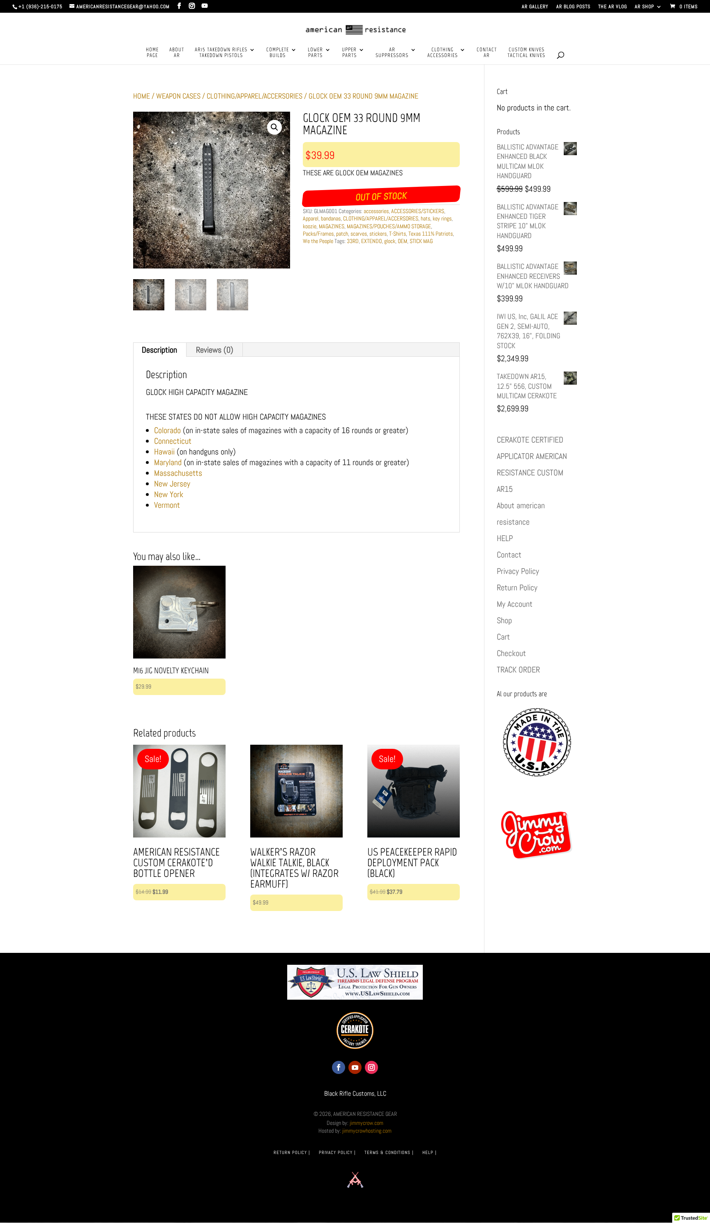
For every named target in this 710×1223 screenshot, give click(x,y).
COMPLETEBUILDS (277, 52)
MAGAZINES (331, 226)
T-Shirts (397, 233)
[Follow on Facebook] (338, 1067)
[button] (274, 127)
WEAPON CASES (178, 96)
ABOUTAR (176, 52)
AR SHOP (644, 7)
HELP (505, 538)
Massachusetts (178, 473)
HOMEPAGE (152, 52)
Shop (504, 620)
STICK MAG (421, 241)
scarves (358, 233)
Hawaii (164, 451)
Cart (503, 636)
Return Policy (517, 587)
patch (342, 233)
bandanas (331, 218)
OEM (402, 241)
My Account (514, 604)
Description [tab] (159, 349)
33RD (353, 241)
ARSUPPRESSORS (392, 52)
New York (168, 494)
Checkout (511, 653)
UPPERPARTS (349, 52)
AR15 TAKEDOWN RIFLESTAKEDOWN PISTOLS (221, 52)
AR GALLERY (535, 7)
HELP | (429, 1152)
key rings (442, 218)
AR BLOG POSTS (573, 7)
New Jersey (172, 483)
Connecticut (172, 441)
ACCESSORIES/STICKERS (417, 211)
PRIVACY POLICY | (337, 1152)
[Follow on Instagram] (371, 1067)
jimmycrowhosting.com (367, 1130)
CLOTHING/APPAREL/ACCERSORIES (254, 96)
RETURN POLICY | (292, 1152)
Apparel (310, 218)
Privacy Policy (518, 571)
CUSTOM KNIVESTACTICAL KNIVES (526, 52)
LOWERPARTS (315, 52)
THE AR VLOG (612, 7)
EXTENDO (371, 241)
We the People (318, 241)
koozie (309, 226)
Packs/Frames (318, 233)
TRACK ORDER (518, 669)
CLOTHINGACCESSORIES (442, 52)
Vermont (167, 505)
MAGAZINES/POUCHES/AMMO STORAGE (389, 226)
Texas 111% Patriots (430, 233)
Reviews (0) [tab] (214, 349)
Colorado (167, 430)
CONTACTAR (487, 52)
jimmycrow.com (366, 1123)
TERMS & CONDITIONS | (388, 1152)
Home (141, 96)
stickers (378, 233)
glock (389, 241)
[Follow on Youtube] (355, 1067)
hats (425, 218)
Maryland (168, 462)
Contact (509, 554)
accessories (376, 211)
